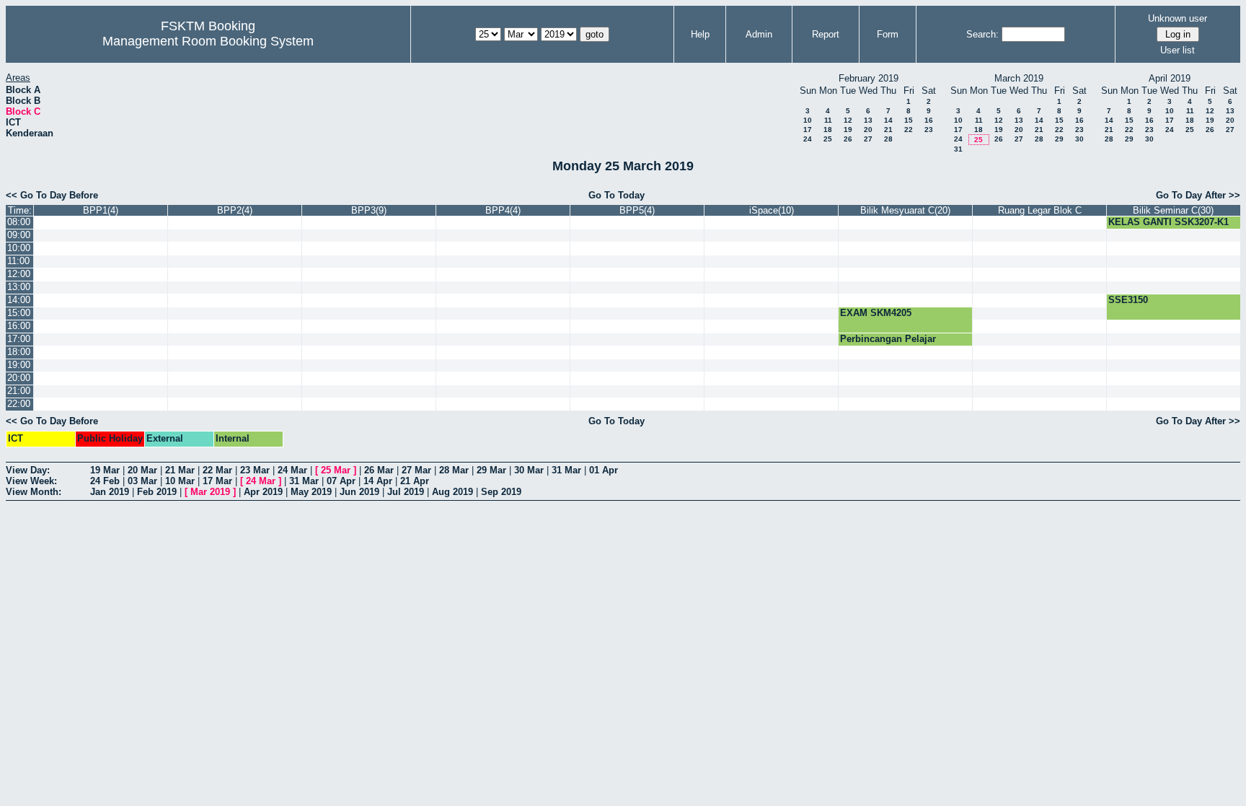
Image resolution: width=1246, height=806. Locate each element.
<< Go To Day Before (52, 195)
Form (887, 34)
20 (868, 129)
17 (807, 129)
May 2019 (311, 491)
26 (848, 139)
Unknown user (1177, 18)
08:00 (18, 221)
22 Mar (217, 470)
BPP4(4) (503, 210)
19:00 (18, 364)
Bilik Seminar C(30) (1173, 210)
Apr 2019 (263, 491)
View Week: (31, 481)
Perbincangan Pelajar (888, 338)
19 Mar (105, 470)
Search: (982, 34)
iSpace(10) (771, 210)
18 (827, 129)
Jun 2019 (359, 491)
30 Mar (529, 470)
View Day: (28, 470)
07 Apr (341, 481)
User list (1177, 50)
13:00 (18, 286)
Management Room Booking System (208, 41)
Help (700, 34)
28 (888, 139)
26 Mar (379, 470)
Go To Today (616, 195)
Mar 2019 (210, 491)
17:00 (18, 338)
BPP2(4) (234, 210)
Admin (759, 34)
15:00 (18, 312)
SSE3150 (1128, 299)
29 (1059, 139)
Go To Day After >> (1198, 195)
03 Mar (142, 481)
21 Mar (180, 470)
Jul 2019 (405, 491)
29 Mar (491, 470)
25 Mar (335, 470)
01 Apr (603, 470)
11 (828, 120)
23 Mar (255, 470)
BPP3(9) (368, 210)
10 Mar (180, 481)
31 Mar (566, 470)
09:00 (18, 234)
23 (928, 129)
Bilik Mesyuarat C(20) (905, 210)
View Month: (33, 491)
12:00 (18, 273)
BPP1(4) (100, 210)
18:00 (18, 351)
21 (888, 129)
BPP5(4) (637, 210)
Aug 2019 (452, 491)
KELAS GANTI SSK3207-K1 (1168, 221)
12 (848, 120)
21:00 (18, 390)
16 (928, 120)
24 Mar (292, 470)
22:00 (18, 403)
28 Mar (454, 470)
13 (868, 120)
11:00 (18, 260)
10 (807, 120)
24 (807, 139)
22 (908, 129)
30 (1079, 139)
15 (908, 120)
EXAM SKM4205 (875, 312)
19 (848, 129)
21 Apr (414, 481)
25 (827, 139)
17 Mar (217, 481)
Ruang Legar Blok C (1040, 210)
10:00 (18, 247)
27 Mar (416, 470)
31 (958, 149)
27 (868, 139)
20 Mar (142, 470)
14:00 (18, 299)
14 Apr (377, 481)
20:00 (18, 377)
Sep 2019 (501, 491)
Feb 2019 (157, 491)
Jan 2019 (109, 491)
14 (888, 120)
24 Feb (105, 481)
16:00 (18, 325)
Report (825, 34)
